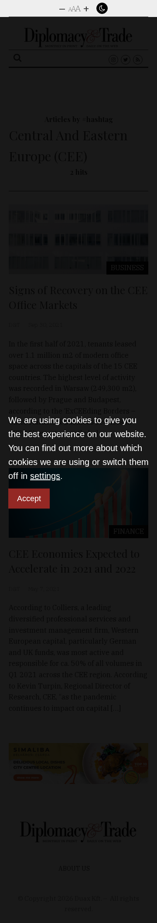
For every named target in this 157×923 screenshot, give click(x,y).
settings (45, 476)
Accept (29, 498)
